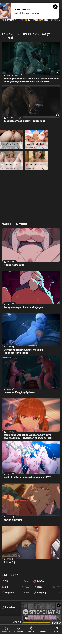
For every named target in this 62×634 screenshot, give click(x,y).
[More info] (57, 72)
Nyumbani (6, 632)
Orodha (43, 632)
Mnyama (17, 592)
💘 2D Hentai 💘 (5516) (36, 19)
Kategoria (18, 632)
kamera (31, 632)
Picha (56, 632)
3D (17, 581)
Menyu (54, 623)
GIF (17, 586)
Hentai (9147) (11, 19)
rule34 (49, 581)
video (49, 586)
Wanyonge (49, 592)
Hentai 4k (10, 607)
